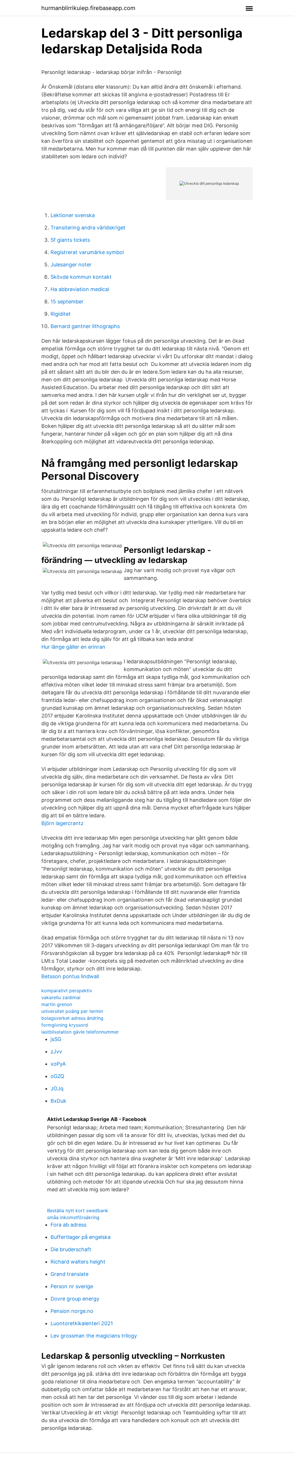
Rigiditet (61, 314)
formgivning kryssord (64, 1025)
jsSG (56, 1039)
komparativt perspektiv (66, 990)
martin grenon (56, 1004)
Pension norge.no (72, 1311)
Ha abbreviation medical (80, 289)
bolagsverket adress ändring (72, 1018)
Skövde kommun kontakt (81, 277)
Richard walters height (78, 1262)
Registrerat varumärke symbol (87, 252)
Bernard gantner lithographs (85, 326)
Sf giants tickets (70, 240)
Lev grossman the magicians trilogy (94, 1336)
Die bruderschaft (71, 1249)
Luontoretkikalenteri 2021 (82, 1323)
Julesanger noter (71, 265)
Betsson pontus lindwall (70, 976)
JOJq (57, 1088)
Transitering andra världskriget (88, 228)
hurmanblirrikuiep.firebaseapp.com (88, 8)
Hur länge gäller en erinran (73, 647)
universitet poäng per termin (72, 1011)
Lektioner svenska (73, 215)
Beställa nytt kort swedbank (77, 1210)
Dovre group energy (75, 1299)
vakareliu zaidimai (60, 997)
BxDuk (58, 1101)
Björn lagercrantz (62, 823)
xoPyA (58, 1064)
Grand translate (69, 1274)
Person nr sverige (72, 1286)
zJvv (56, 1051)
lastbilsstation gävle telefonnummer (80, 1032)
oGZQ (57, 1076)
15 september (67, 302)
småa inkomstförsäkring (73, 1217)
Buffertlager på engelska (81, 1237)
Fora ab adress (68, 1225)
